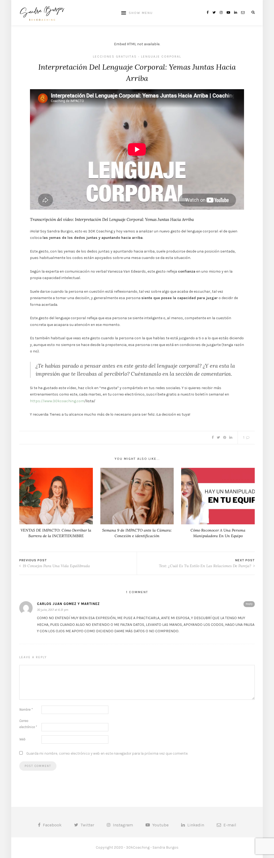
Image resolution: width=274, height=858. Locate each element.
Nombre (26, 710)
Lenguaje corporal (161, 56)
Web (22, 739)
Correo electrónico (28, 724)
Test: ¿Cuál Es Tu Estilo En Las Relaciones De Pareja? (205, 565)
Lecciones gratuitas (115, 56)
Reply (249, 603)
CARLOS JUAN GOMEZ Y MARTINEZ (68, 604)
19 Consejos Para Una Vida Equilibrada (56, 565)
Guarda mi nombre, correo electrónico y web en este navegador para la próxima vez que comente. (107, 753)
